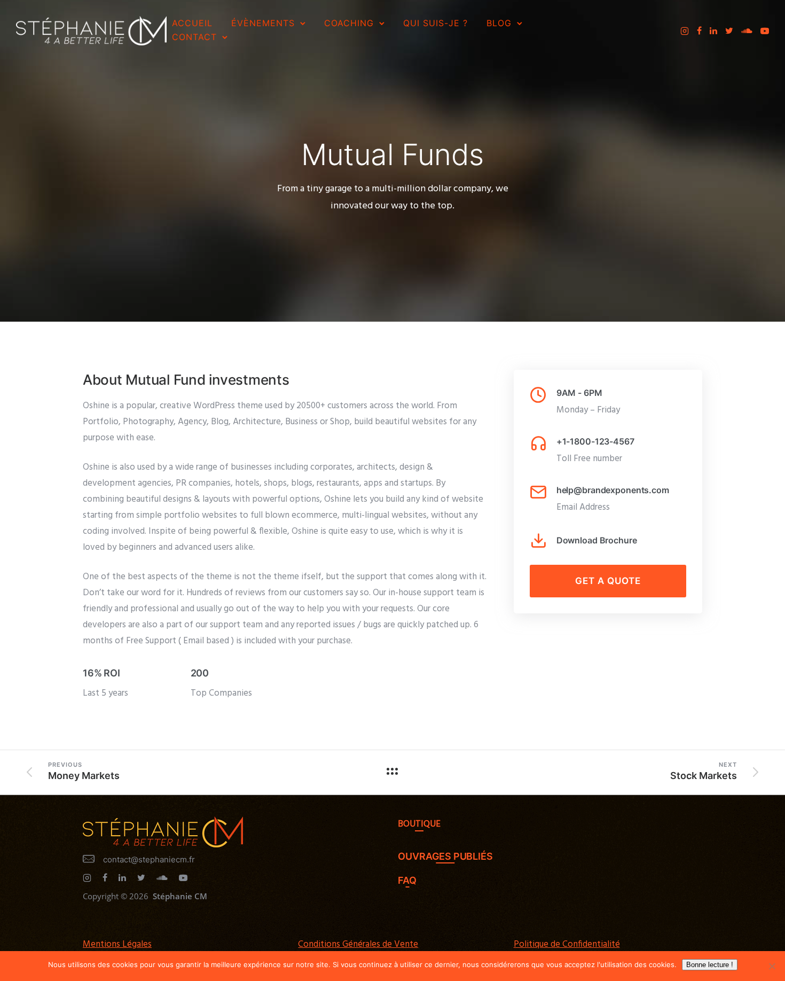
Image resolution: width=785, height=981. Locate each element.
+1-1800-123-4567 (595, 441)
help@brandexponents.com (612, 490)
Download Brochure (596, 540)
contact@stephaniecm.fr (149, 859)
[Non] (771, 966)
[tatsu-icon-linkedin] (713, 30)
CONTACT (194, 37)
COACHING (349, 23)
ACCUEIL (192, 23)
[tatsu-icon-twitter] (729, 30)
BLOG (499, 23)
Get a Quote (608, 580)
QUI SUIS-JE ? (435, 23)
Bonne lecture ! (709, 965)
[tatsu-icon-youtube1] (764, 30)
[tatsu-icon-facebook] (699, 30)
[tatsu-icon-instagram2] (684, 30)
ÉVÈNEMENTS (263, 23)
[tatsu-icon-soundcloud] (746, 30)
